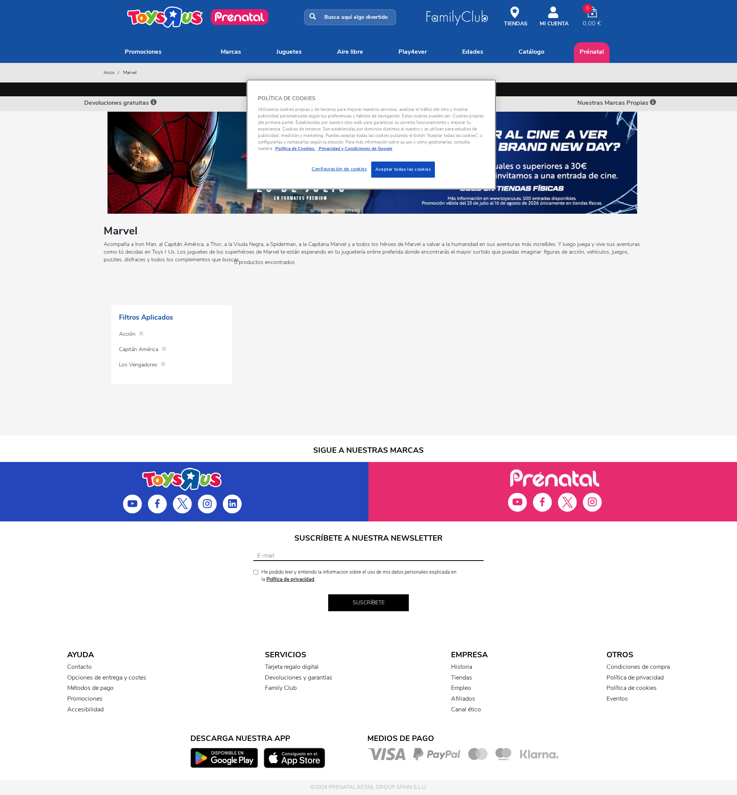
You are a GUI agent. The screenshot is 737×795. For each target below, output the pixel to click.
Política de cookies (631, 688)
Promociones (143, 52)
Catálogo (531, 52)
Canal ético (466, 709)
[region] (371, 134)
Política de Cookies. (295, 148)
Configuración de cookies (339, 169)
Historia (461, 667)
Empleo (461, 688)
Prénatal (592, 52)
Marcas (231, 52)
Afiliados (463, 698)
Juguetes (289, 52)
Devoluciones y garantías (298, 677)
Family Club (281, 688)
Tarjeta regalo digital (292, 667)
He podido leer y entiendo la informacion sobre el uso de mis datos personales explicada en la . (358, 576)
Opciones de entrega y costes (106, 677)
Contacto (79, 667)
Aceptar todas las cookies (403, 169)
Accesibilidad (85, 709)
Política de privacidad (290, 579)
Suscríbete (369, 602)
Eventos (617, 698)
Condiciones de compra (638, 667)
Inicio (109, 72)
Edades (472, 52)
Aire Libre (350, 52)
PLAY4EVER (412, 52)
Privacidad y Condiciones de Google (354, 148)
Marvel (130, 72)
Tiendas (461, 677)
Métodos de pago (90, 688)
